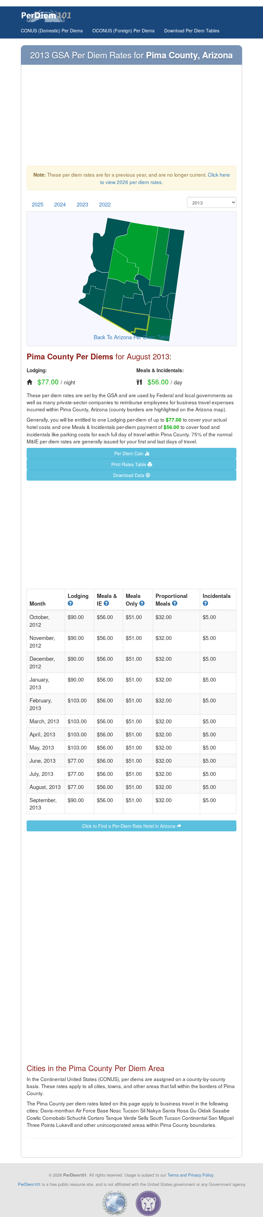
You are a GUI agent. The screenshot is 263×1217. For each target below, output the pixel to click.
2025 (37, 204)
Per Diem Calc (129, 453)
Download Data (129, 475)
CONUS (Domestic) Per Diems (52, 30)
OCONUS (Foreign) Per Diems (123, 30)
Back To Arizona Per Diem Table (132, 337)
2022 (105, 204)
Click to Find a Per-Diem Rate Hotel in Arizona (129, 826)
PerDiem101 (29, 1184)
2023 (82, 204)
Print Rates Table (129, 464)
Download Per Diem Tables (191, 30)
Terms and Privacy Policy (190, 1175)
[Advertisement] (131, 118)
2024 (60, 204)
